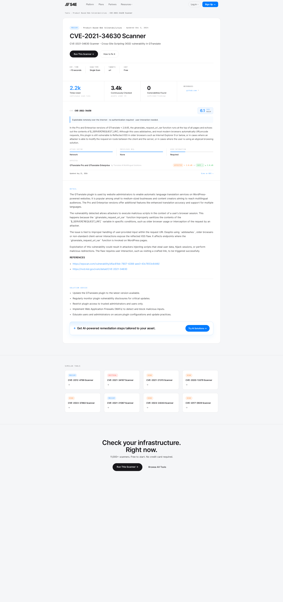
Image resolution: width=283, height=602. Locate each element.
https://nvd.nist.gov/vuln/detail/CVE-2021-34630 (100, 269)
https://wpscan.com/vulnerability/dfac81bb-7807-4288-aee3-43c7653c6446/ (116, 263)
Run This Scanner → (84, 54)
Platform (90, 4)
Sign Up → (210, 4)
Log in (194, 4)
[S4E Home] (71, 4)
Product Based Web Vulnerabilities (90, 13)
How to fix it (109, 54)
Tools (67, 13)
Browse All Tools (157, 467)
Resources (126, 4)
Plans (101, 4)
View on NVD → (207, 173)
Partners (112, 4)
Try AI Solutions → (197, 328)
